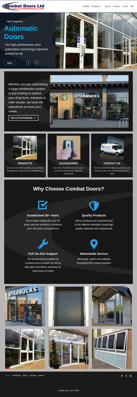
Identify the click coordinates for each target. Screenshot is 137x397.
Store (125, 6)
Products (17, 375)
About (107, 6)
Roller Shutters (68, 309)
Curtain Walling (25, 351)
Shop (25, 375)
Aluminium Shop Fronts (25, 309)
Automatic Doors (68, 351)
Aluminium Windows (111, 351)
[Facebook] (122, 376)
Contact (116, 6)
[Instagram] (130, 376)
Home (86, 6)
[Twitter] (126, 376)
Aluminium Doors (112, 309)
